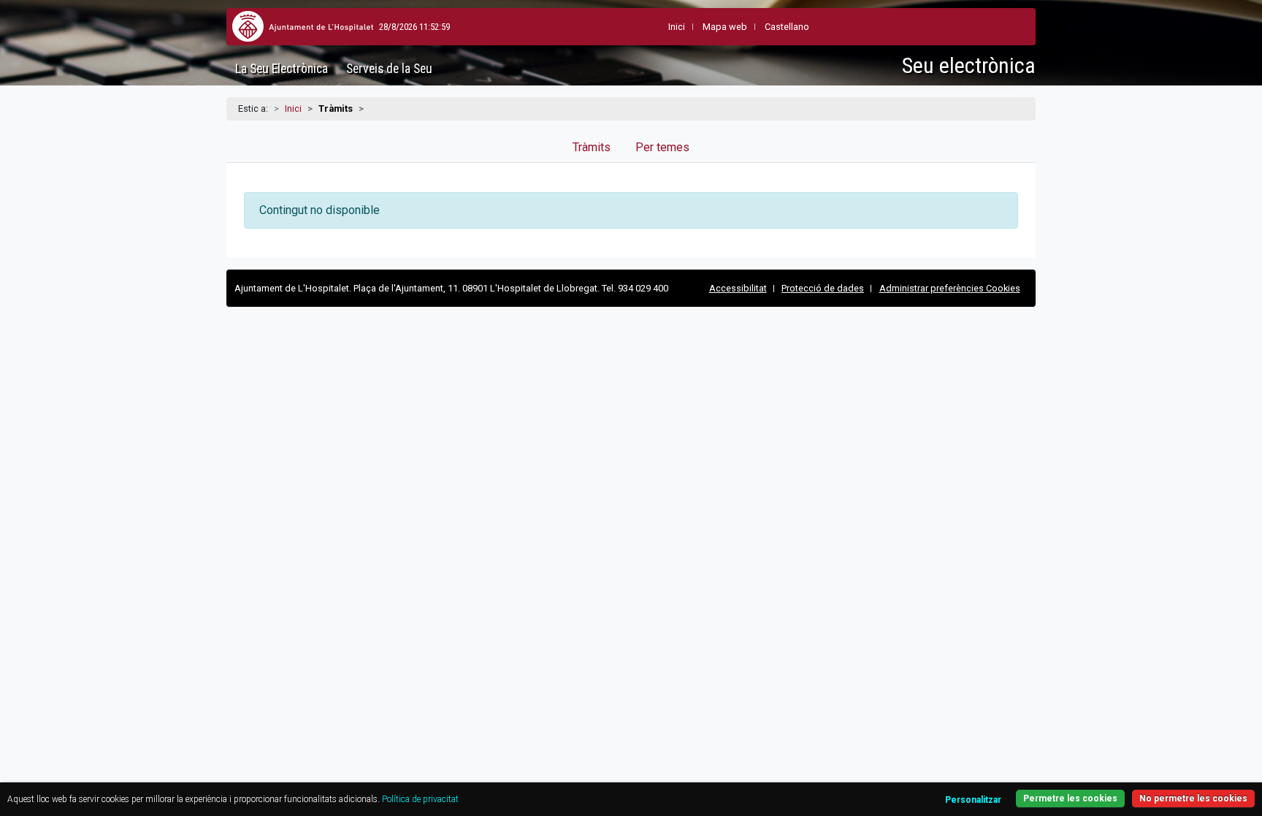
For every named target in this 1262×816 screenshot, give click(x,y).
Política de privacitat (420, 799)
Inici (293, 108)
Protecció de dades (822, 288)
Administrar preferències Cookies (949, 288)
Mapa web (725, 26)
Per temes (662, 147)
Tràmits (592, 147)
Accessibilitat (738, 288)
